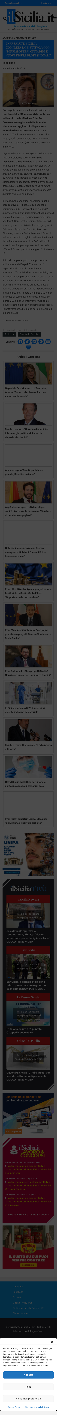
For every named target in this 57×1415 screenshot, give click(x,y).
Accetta (28, 1374)
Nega (28, 1386)
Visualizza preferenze (28, 1398)
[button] (52, 1341)
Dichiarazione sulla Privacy (37, 1407)
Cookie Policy (14, 1407)
